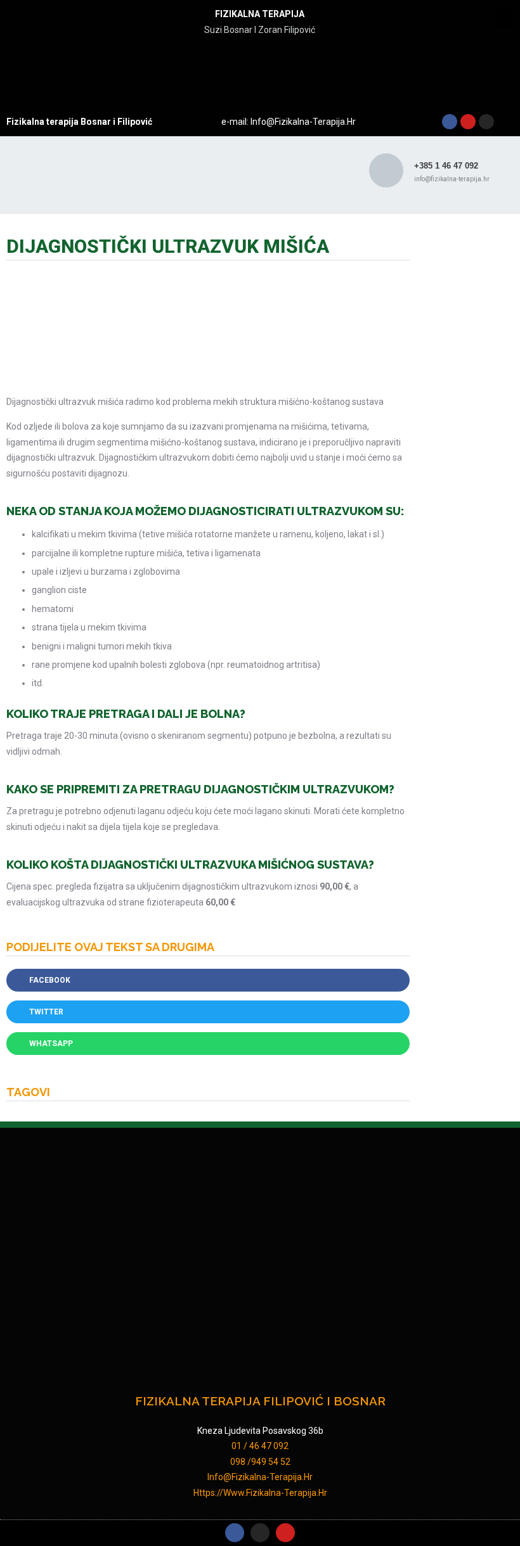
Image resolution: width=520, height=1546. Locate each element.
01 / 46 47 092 (260, 1446)
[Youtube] (468, 121)
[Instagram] (486, 121)
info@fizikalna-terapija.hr (302, 122)
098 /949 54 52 (260, 1462)
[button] (505, 16)
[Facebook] (449, 121)
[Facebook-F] (234, 1532)
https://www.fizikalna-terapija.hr (260, 1493)
